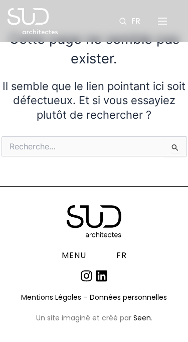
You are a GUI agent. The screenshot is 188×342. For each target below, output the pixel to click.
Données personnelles (128, 297)
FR (135, 21)
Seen (142, 318)
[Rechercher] (122, 21)
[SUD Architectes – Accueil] (33, 21)
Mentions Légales (51, 297)
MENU (74, 255)
